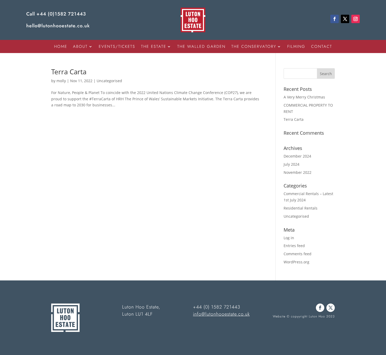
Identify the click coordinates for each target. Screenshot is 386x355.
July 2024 (291, 164)
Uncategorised (109, 80)
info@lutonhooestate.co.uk (221, 314)
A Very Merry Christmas (304, 97)
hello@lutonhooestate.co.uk (58, 25)
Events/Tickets (117, 47)
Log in (289, 237)
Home (60, 47)
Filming (296, 47)
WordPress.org (296, 261)
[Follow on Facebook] (334, 19)
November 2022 (297, 172)
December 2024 (297, 156)
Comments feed (297, 253)
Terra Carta (68, 71)
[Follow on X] (345, 19)
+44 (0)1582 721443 (61, 14)
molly (61, 80)
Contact (321, 47)
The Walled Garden (201, 47)
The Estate (153, 47)
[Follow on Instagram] (355, 19)
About (80, 47)
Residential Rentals (300, 208)
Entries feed (294, 245)
